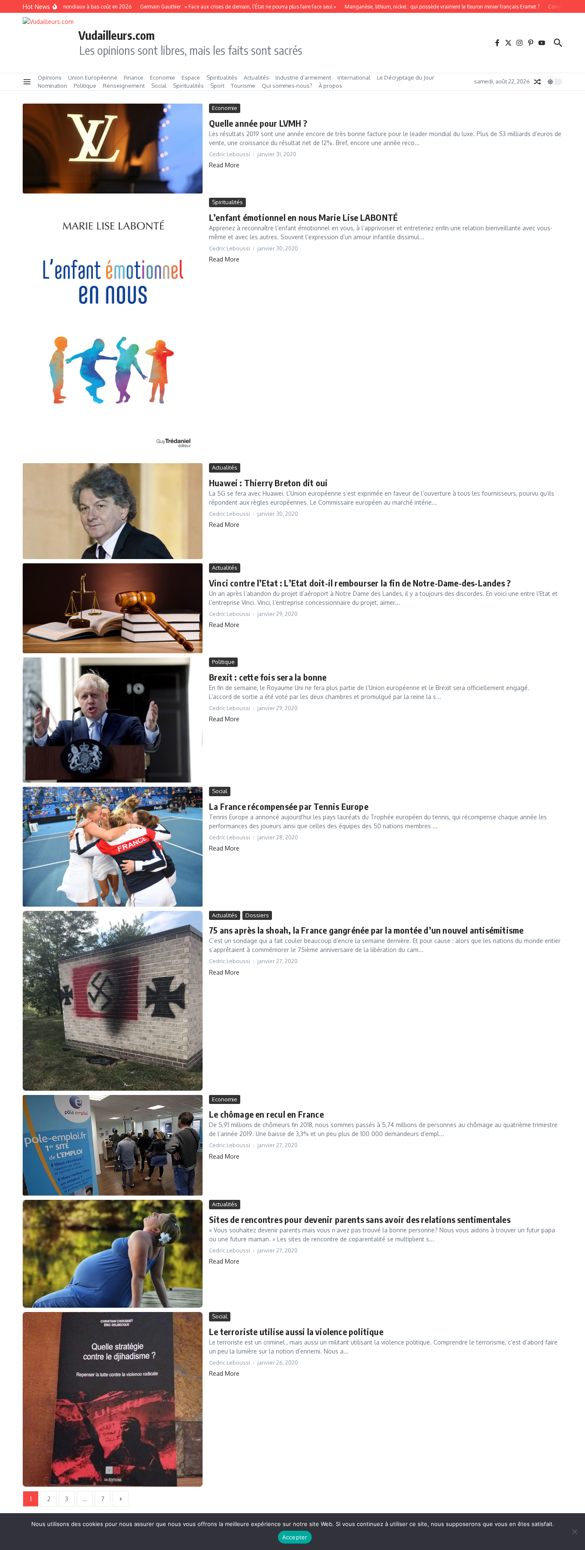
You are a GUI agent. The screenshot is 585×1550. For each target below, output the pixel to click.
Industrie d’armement (303, 77)
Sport (217, 85)
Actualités (256, 77)
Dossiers (257, 915)
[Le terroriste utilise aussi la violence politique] (113, 1399)
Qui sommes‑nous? (287, 85)
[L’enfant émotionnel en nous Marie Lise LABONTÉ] (113, 328)
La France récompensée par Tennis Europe (288, 806)
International (353, 77)
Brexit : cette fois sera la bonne (268, 677)
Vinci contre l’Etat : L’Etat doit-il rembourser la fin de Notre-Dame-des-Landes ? (359, 582)
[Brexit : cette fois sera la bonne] (113, 719)
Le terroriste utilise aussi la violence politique (296, 1331)
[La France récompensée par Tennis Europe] (113, 846)
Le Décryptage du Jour (405, 77)
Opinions (50, 77)
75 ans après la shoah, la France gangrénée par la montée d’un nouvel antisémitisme (366, 930)
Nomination (52, 85)
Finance (133, 77)
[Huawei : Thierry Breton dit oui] (113, 511)
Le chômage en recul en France (266, 1114)
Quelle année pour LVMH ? (258, 123)
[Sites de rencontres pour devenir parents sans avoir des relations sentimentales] (113, 1254)
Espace (191, 77)
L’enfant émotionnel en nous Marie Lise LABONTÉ (303, 217)
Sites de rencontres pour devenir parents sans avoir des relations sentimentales (359, 1219)
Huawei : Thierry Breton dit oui (268, 482)
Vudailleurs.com (116, 35)
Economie (162, 77)
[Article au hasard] (537, 81)
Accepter (294, 1537)
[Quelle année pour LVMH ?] (113, 148)
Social (159, 85)
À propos (330, 85)
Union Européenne (92, 77)
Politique (85, 85)
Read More (224, 165)
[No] (574, 1531)
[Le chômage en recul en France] (113, 1145)
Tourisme (243, 85)
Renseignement (124, 85)
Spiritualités (221, 77)
